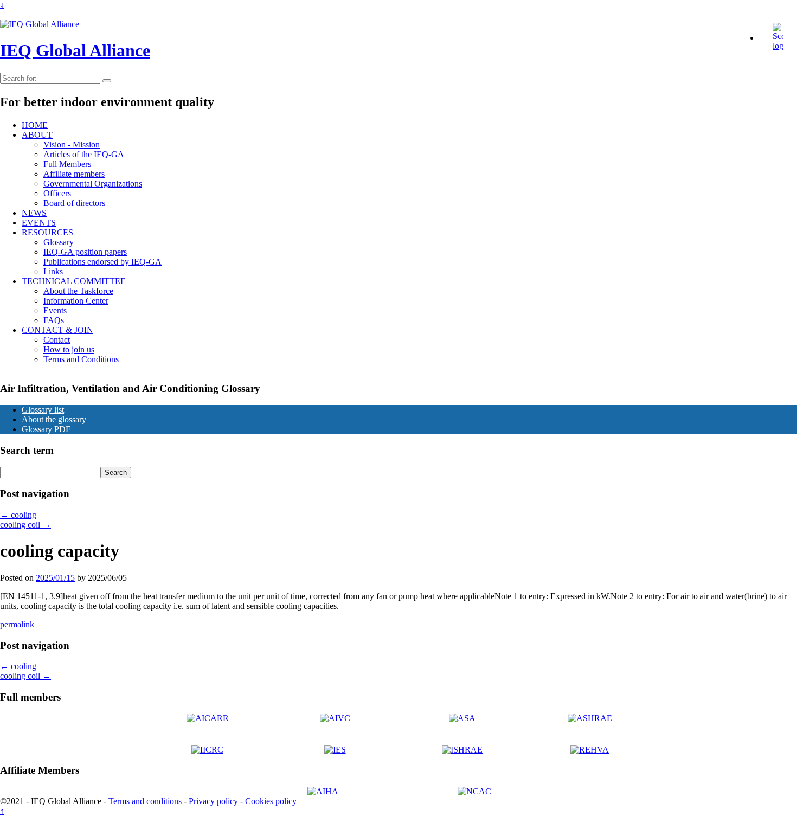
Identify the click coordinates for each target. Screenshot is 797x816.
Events (55, 310)
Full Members (67, 164)
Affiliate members (74, 173)
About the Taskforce (78, 290)
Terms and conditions (145, 801)
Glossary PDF (46, 429)
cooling (18, 514)
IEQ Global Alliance (75, 50)
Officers (57, 193)
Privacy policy (213, 801)
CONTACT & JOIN (57, 330)
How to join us (68, 349)
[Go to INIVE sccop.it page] (781, 45)
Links (53, 271)
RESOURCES (47, 232)
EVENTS (39, 222)
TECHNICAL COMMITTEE (74, 281)
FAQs (53, 320)
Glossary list (43, 409)
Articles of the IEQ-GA (83, 154)
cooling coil (25, 524)
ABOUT (37, 134)
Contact (56, 339)
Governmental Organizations (92, 183)
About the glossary (54, 419)
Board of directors (74, 203)
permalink (17, 624)
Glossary (58, 242)
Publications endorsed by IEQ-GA (102, 261)
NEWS (34, 212)
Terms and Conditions (81, 359)
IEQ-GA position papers (85, 251)
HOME (35, 125)
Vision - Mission (71, 144)
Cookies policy (271, 801)
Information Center (75, 300)
